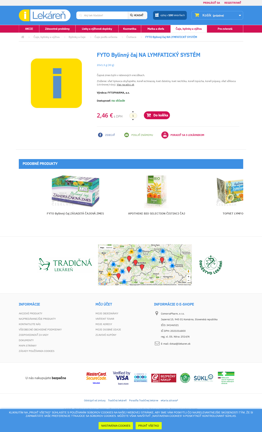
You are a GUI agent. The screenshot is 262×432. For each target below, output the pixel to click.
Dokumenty (26, 340)
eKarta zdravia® (169, 400)
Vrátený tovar (105, 318)
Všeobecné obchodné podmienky (40, 329)
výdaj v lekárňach (172, 15)
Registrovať (232, 2)
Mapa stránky (28, 345)
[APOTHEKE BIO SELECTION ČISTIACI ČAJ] (157, 191)
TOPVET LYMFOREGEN (238, 213)
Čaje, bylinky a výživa (189, 28)
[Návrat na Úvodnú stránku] (22, 37)
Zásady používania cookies (36, 351)
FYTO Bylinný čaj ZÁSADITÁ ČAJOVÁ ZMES (75, 213)
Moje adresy (104, 324)
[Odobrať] (133, 115)
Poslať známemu (142, 135)
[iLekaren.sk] (45, 15)
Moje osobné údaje (108, 329)
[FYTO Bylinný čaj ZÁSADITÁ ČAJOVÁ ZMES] (75, 191)
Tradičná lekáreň (117, 400)
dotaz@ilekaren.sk (180, 343)
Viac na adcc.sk (125, 84)
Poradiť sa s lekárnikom (187, 135)
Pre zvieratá (225, 28)
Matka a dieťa (155, 28)
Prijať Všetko (148, 425)
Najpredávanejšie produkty (37, 318)
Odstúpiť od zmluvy (94, 400)
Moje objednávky (107, 313)
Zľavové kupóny (106, 335)
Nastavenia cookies (115, 425)
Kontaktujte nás (30, 324)
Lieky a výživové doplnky (97, 28)
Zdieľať (110, 135)
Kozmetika (129, 28)
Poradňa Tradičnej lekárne (143, 400)
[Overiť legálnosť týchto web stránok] (226, 377)
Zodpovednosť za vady (34, 335)
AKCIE (29, 28)
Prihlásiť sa (211, 2)
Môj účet (104, 304)
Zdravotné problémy (57, 28)
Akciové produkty (30, 313)
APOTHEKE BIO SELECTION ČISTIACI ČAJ (156, 213)
